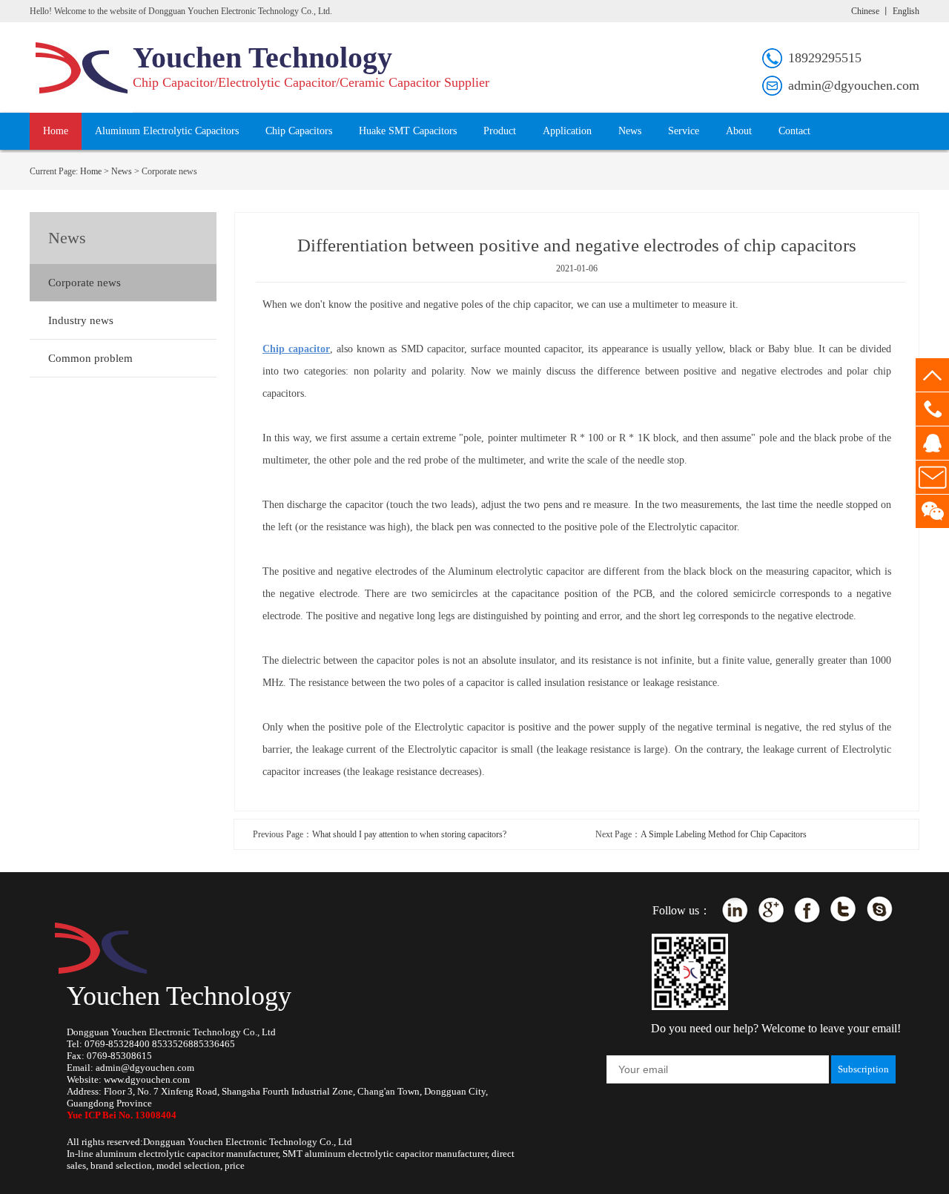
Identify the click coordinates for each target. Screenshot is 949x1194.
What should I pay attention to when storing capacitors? (409, 834)
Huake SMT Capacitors (408, 130)
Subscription (863, 1069)
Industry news (80, 320)
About (739, 130)
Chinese (865, 11)
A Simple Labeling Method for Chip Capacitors (724, 834)
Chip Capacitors (298, 130)
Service (683, 130)
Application (567, 130)
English (906, 11)
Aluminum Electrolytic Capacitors (167, 130)
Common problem (90, 358)
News (629, 130)
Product (499, 130)
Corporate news (84, 282)
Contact (794, 130)
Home (55, 130)
